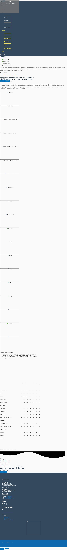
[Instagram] (4, 55)
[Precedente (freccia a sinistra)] (1, 549)
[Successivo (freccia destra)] (3, 549)
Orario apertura (7, 38)
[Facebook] (0, 55)
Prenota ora (7, 24)
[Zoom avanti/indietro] (1, 548)
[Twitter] (2, 55)
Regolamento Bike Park (9, 519)
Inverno (3, 30)
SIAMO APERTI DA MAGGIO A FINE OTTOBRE (10, 75)
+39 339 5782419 (7, 497)
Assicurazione (7, 48)
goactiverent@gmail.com (9, 498)
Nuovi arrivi (6, 41)
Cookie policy (7, 518)
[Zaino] (9, 6)
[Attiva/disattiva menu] (6, 15)
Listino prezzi (7, 27)
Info (3, 51)
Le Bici (5, 17)
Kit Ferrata (6, 20)
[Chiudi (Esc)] (8, 548)
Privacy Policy (7, 517)
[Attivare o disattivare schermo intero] (3, 548)
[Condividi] (6, 548)
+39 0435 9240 (9, 496)
